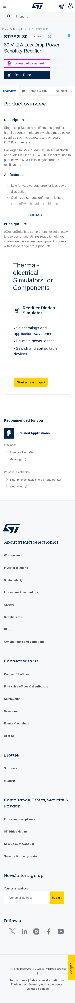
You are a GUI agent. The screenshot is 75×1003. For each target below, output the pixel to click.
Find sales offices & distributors (26, 686)
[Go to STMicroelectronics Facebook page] (48, 932)
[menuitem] (33, 452)
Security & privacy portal (21, 856)
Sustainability (13, 580)
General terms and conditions (24, 641)
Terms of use (19, 980)
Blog (7, 629)
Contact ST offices (16, 674)
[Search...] (8, 16)
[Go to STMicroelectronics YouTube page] (60, 932)
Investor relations (16, 567)
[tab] (9, 91)
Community (12, 698)
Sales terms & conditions (47, 980)
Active (37, 36)
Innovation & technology (21, 592)
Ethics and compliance (19, 819)
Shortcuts (10, 768)
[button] (4, 6)
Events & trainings (16, 723)
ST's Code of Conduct (19, 843)
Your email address (16, 888)
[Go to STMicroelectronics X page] (13, 932)
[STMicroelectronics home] (38, 6)
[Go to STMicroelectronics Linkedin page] (24, 932)
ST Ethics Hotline (16, 831)
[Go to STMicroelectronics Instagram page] (36, 932)
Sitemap (9, 780)
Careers (9, 604)
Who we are (12, 555)
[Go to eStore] (62, 6)
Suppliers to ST (14, 617)
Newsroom (11, 711)
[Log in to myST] (70, 6)
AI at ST (9, 735)
